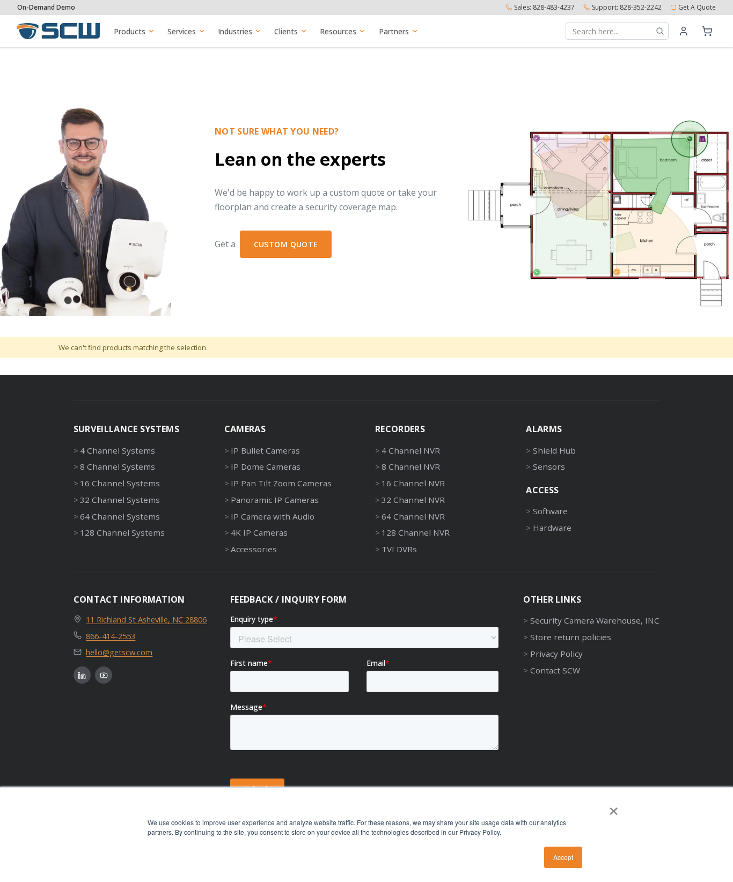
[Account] (683, 31)
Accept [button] (563, 857)
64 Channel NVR (413, 516)
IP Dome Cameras (265, 466)
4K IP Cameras (259, 532)
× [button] (613, 807)
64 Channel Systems (120, 516)
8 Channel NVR (411, 466)
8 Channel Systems (117, 466)
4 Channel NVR (411, 450)
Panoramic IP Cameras (275, 499)
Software (550, 511)
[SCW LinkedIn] (82, 675)
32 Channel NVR (413, 499)
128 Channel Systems (122, 532)
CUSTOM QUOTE (286, 244)
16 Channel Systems (120, 483)
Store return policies (570, 637)
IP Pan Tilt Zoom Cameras (281, 483)
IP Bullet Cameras (265, 450)
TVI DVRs (399, 549)
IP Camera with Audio (272, 516)
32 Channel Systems (120, 499)
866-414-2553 (110, 636)
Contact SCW (555, 670)
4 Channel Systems (117, 450)
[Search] (660, 31)
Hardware (552, 527)
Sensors (549, 466)
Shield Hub (554, 450)
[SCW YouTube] (103, 675)
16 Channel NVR (413, 483)
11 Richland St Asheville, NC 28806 (146, 619)
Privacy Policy (556, 653)
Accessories (254, 549)
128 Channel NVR (416, 532)
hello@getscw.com (119, 652)
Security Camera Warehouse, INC (594, 620)
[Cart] (707, 31)
